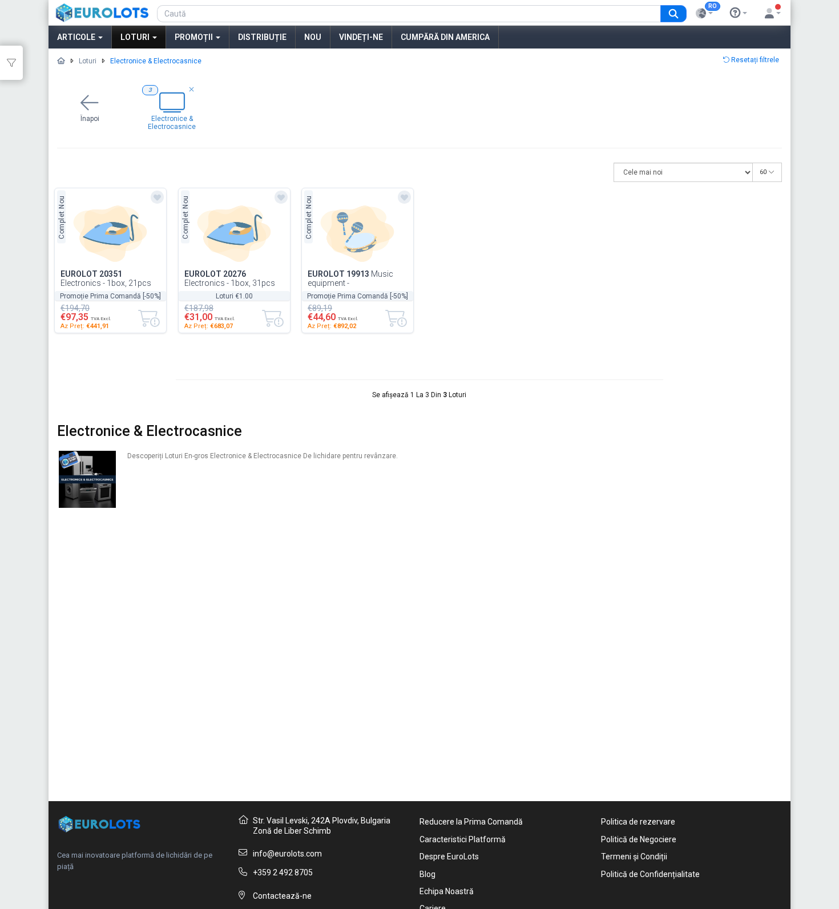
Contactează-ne (282, 895)
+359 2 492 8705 (283, 872)
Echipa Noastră (447, 891)
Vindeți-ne (361, 37)
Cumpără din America (445, 37)
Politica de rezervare (638, 821)
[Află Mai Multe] (738, 13)
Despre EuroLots (449, 856)
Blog (427, 874)
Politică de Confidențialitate (650, 874)
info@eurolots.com (287, 853)
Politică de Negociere (638, 839)
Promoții (195, 37)
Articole (77, 37)
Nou (312, 37)
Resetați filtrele (754, 60)
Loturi (135, 37)
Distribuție (262, 37)
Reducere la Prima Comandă (471, 821)
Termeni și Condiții (634, 856)
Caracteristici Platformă (463, 839)
